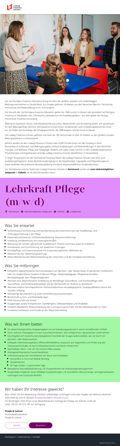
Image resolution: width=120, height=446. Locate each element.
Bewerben (41, 425)
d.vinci (112, 443)
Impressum (10, 436)
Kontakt (36, 436)
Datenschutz (24, 436)
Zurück (16, 425)
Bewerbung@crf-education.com (53, 397)
